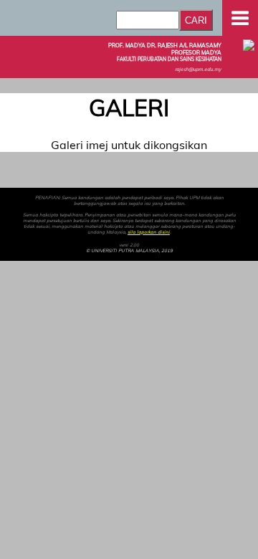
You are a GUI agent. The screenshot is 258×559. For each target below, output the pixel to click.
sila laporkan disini (149, 232)
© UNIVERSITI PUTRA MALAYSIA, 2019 (129, 251)
